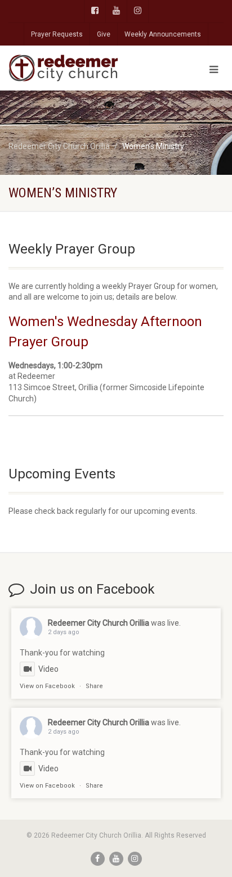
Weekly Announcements (162, 34)
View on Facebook (47, 686)
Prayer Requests (57, 34)
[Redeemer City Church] (77, 68)
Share (94, 686)
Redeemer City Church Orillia (98, 622)
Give (103, 34)
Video (48, 668)
